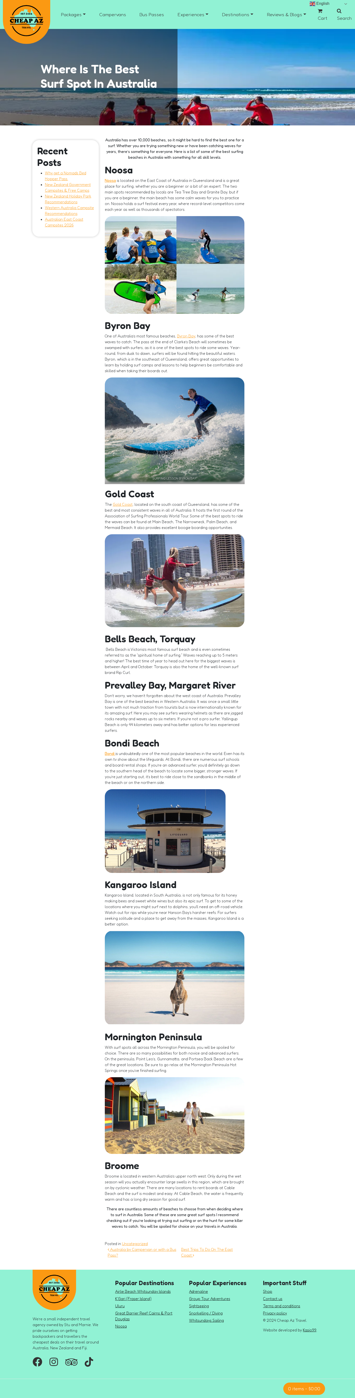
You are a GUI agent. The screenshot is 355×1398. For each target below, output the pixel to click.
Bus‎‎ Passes (152, 14)
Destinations (235, 14)
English (322, 3)
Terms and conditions (281, 1305)
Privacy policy (275, 1313)
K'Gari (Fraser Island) (133, 1298)
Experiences (191, 14)
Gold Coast (123, 504)
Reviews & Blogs (284, 14)
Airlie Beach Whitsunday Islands (143, 1291)
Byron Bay (186, 336)
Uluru (120, 1305)
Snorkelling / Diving (206, 1313)
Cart (322, 18)
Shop (267, 1291)
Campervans (112, 14)
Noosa (110, 180)
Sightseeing (199, 1305)
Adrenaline (198, 1291)
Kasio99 (309, 1330)
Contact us (272, 1298)
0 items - (304, 1388)
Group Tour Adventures (209, 1298)
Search (344, 18)
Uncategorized (135, 1243)
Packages (71, 14)
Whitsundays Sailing (206, 1320)
